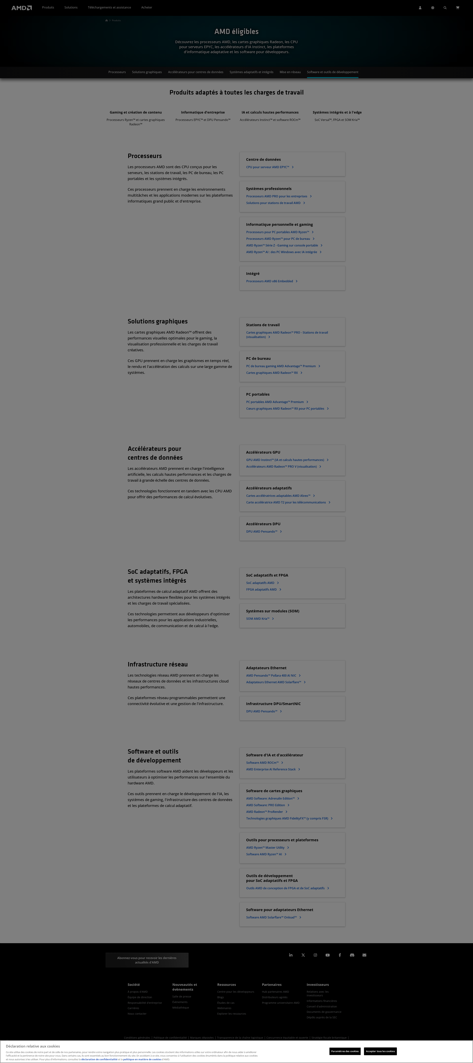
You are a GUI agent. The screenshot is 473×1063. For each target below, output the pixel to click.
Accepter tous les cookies (380, 1051)
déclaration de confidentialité (99, 1059)
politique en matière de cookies (142, 1059)
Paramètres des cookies (345, 1051)
